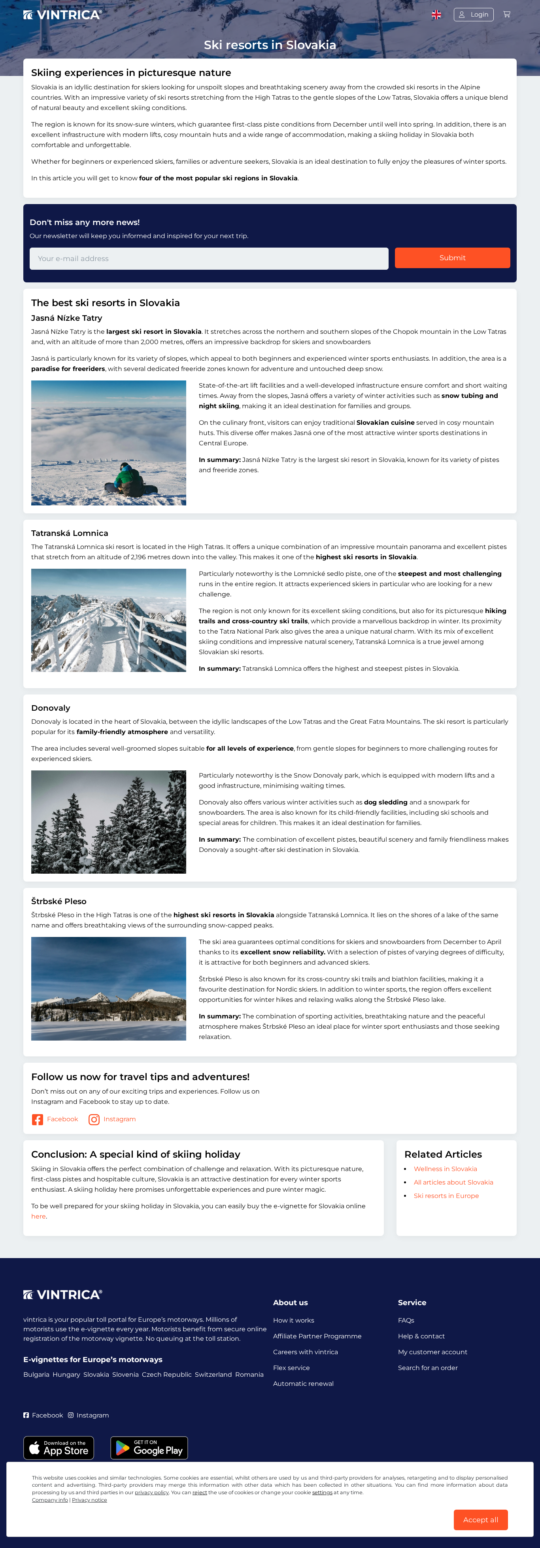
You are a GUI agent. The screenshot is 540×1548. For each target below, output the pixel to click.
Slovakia (96, 1374)
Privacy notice (89, 1500)
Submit (453, 258)
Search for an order (428, 1368)
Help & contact (421, 1336)
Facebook (62, 1119)
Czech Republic (167, 1374)
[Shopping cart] (506, 14)
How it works (293, 1320)
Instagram (120, 1119)
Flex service (291, 1368)
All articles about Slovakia (453, 1182)
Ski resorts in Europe (446, 1196)
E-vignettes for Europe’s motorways (92, 1359)
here (38, 1216)
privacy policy (152, 1492)
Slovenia (125, 1374)
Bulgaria (36, 1374)
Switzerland (213, 1374)
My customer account (433, 1352)
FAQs (406, 1320)
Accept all (480, 1520)
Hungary (66, 1374)
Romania (249, 1374)
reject (200, 1492)
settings (322, 1492)
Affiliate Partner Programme (317, 1336)
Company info (50, 1500)
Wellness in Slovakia (445, 1169)
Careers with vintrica (305, 1352)
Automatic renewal (303, 1383)
